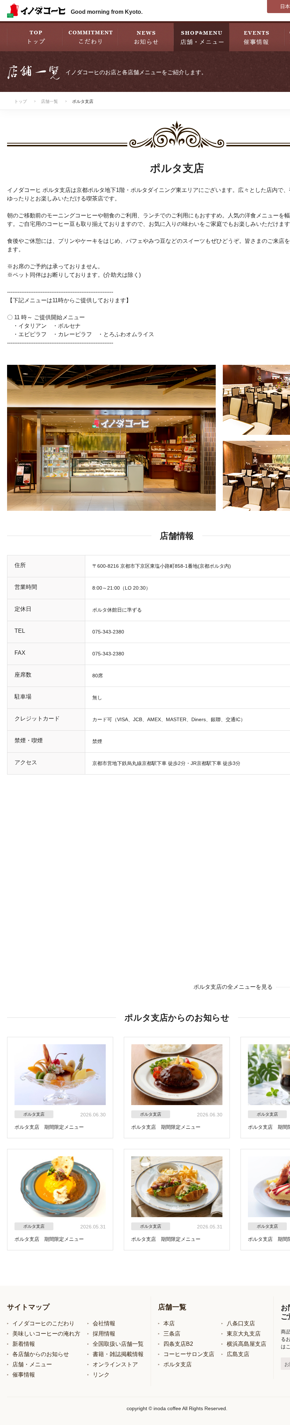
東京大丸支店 (244, 1334)
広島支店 (238, 1354)
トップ (20, 101)
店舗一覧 (49, 101)
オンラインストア (115, 1364)
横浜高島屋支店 (246, 1344)
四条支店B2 (178, 1344)
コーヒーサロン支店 (188, 1354)
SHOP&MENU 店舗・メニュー (201, 36)
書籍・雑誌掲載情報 (118, 1354)
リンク (101, 1375)
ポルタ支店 (177, 1364)
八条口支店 (241, 1323)
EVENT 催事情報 (257, 36)
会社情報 (104, 1323)
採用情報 (104, 1334)
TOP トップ (35, 36)
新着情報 (23, 1344)
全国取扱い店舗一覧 (118, 1344)
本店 (169, 1323)
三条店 (171, 1334)
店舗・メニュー (32, 1364)
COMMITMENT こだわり (90, 36)
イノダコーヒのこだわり (43, 1323)
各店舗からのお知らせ (40, 1354)
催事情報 (23, 1375)
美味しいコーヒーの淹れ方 (46, 1334)
